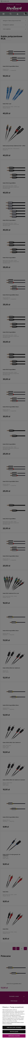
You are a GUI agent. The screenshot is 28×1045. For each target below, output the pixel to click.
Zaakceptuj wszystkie (14, 1035)
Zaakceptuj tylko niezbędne (14, 1027)
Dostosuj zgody (14, 1031)
